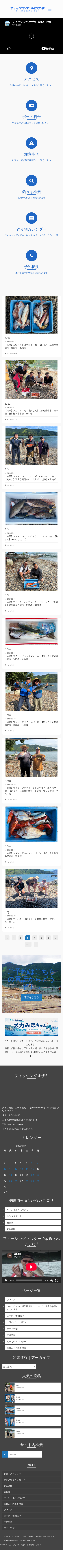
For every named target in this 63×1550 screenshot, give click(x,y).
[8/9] (31, 888)
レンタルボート (11, 353)
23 (38, 1174)
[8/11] (31, 445)
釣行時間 (11, 1228)
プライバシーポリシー (17, 1322)
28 (27, 1180)
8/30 (18, 1385)
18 (10, 1174)
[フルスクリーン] (56, 1280)
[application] (31, 1266)
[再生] (6, 1280)
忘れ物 (10, 1222)
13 (21, 1168)
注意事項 (11, 1334)
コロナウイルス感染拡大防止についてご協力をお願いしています (32, 1308)
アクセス (11, 1299)
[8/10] (31, 631)
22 (32, 1174)
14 (27, 1168)
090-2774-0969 (15, 1124)
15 (32, 1168)
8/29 (18, 1396)
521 (28, 944)
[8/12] (31, 314)
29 (32, 1180)
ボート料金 (12, 1328)
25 (10, 1180)
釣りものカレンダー (16, 1341)
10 (5, 1168)
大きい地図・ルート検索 (14, 1107)
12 (16, 1168)
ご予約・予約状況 (15, 1315)
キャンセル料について (17, 1209)
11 (10, 1168)
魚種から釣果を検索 (16, 1347)
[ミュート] (51, 1280)
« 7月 (4, 1191)
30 (38, 1180)
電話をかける (31, 997)
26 (16, 1180)
